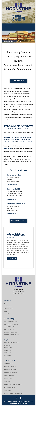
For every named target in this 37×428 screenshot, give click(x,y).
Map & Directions (12, 185)
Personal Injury (8, 355)
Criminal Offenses (9, 376)
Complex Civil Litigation (10, 372)
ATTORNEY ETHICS (10, 137)
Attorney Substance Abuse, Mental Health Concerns (16, 236)
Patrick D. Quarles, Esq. (10, 332)
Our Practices (7, 308)
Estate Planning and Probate (12, 384)
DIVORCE (20, 139)
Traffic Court (7, 390)
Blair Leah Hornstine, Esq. (11, 324)
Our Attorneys (8, 306)
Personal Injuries (8, 387)
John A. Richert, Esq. (9, 329)
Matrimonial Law (8, 353)
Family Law (7, 381)
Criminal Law (7, 345)
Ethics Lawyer (7, 363)
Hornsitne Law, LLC (14, 240)
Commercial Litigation (10, 369)
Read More (12, 258)
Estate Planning (8, 350)
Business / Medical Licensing (12, 393)
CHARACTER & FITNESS (24, 137)
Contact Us (7, 314)
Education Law (8, 348)
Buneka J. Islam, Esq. (9, 327)
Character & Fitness (9, 366)
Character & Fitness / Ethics (14, 242)
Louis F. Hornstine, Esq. (10, 321)
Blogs (5, 311)
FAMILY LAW (28, 139)
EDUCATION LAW (10, 141)
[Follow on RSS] (20, 398)
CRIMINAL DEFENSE (10, 139)
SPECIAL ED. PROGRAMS (24, 141)
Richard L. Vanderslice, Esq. (12, 334)
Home (5, 303)
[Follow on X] (16, 398)
